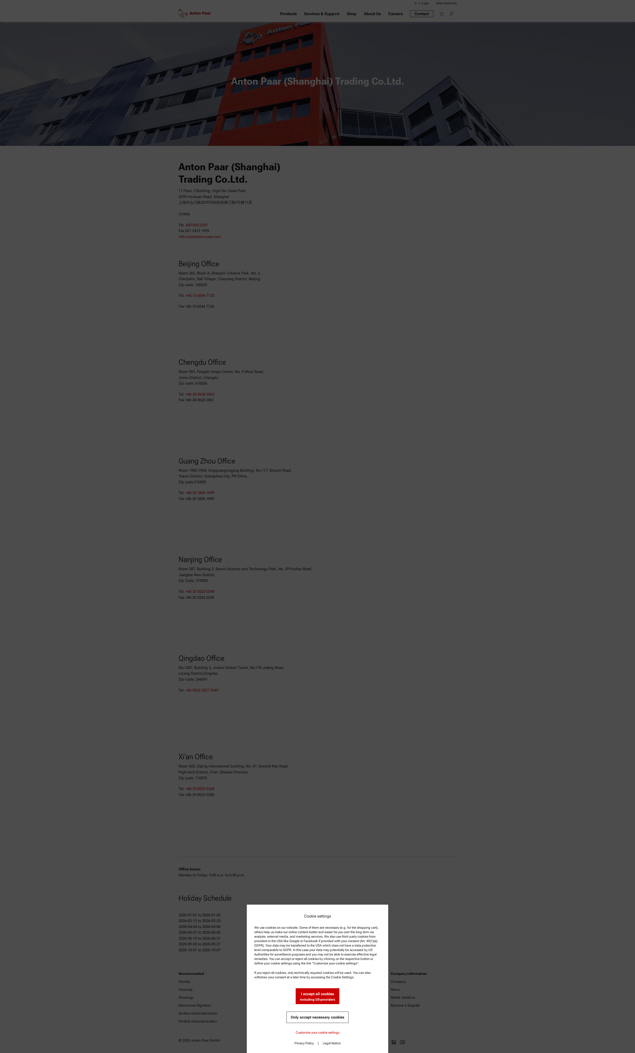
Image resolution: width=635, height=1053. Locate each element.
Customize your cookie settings (317, 1032)
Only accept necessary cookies (317, 1017)
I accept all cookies (317, 996)
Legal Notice (332, 1043)
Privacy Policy (304, 1043)
